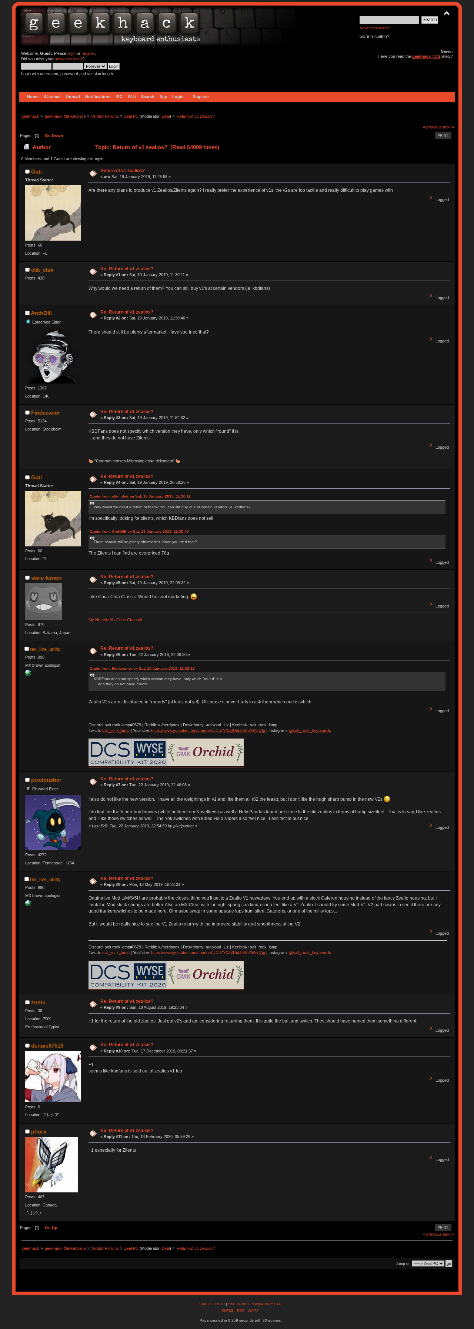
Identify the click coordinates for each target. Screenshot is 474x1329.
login (71, 53)
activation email (68, 59)
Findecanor (45, 412)
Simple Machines (266, 1304)
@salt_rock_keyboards (310, 730)
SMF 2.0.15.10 (212, 1304)
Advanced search (375, 28)
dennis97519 (47, 1045)
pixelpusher (46, 780)
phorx (38, 1131)
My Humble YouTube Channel (115, 619)
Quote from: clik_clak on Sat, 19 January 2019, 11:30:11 (140, 496)
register (88, 53)
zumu (38, 1002)
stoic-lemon (46, 578)
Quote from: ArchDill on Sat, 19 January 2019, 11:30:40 (139, 531)
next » (448, 127)
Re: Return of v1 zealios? (126, 268)
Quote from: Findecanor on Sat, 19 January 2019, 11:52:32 (142, 668)
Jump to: (403, 1264)
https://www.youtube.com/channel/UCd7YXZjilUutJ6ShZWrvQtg (208, 730)
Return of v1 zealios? (122, 170)
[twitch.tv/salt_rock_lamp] (28, 674)
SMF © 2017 (239, 1304)
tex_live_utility (45, 649)
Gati (36, 171)
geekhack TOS (426, 56)
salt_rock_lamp (116, 730)
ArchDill (41, 313)
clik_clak (42, 270)
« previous (432, 127)
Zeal (166, 116)
